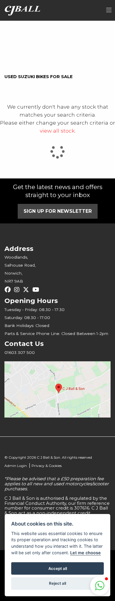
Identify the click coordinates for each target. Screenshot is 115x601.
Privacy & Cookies (47, 465)
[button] (99, 585)
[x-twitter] (27, 289)
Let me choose (85, 552)
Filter (93, 30)
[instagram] (18, 289)
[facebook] (9, 289)
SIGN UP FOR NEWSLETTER (58, 211)
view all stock (57, 131)
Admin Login (15, 465)
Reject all (57, 583)
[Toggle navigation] (109, 10)
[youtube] (37, 289)
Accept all (57, 568)
